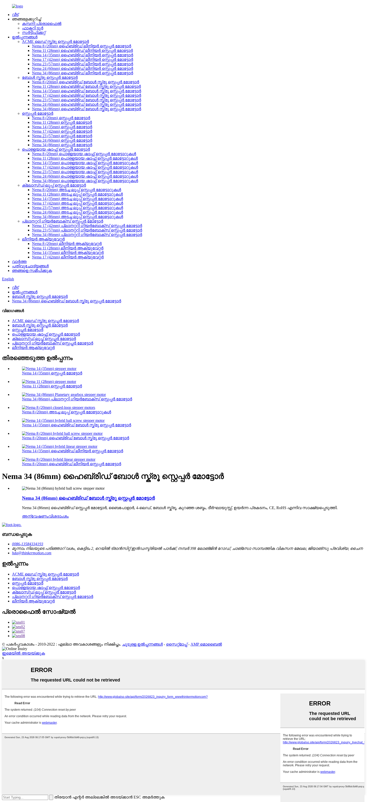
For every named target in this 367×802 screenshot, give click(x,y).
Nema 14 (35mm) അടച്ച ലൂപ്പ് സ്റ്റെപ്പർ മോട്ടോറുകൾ (77, 199)
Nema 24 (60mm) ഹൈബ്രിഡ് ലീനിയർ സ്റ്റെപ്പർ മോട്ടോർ (82, 68)
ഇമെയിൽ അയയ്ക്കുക (23, 653)
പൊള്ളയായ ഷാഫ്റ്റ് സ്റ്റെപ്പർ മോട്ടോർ (56, 149)
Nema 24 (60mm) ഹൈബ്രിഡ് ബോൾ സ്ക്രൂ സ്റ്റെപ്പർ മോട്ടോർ (86, 104)
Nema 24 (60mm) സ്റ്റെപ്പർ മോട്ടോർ (62, 140)
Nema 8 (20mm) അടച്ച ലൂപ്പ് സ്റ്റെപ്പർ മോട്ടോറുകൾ (76, 190)
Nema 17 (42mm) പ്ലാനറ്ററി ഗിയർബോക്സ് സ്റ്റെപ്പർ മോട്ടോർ (87, 226)
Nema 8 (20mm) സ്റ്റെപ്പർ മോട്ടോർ (61, 118)
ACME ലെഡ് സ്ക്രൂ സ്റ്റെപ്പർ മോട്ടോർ (55, 41)
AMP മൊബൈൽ (206, 644)
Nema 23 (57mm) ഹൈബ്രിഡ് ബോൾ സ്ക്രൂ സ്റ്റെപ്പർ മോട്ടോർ (86, 100)
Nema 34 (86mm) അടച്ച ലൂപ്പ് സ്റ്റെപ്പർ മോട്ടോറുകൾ (77, 217)
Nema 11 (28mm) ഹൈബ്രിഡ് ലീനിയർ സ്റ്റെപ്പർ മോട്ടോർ (82, 50)
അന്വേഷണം (35, 516)
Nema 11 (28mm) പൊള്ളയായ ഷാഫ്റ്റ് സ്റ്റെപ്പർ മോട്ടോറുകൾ (85, 158)
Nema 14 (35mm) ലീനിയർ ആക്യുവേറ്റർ (68, 252)
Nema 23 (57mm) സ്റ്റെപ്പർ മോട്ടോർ (62, 136)
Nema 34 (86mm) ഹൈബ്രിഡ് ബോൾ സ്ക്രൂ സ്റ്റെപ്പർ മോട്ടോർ (86, 109)
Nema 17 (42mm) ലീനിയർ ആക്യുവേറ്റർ (68, 257)
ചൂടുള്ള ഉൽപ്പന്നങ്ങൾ (142, 644)
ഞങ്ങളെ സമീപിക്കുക (32, 270)
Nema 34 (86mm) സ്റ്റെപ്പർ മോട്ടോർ (62, 145)
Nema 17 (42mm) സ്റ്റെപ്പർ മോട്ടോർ (62, 131)
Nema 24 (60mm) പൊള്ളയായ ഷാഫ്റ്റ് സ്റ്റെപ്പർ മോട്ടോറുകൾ (85, 176)
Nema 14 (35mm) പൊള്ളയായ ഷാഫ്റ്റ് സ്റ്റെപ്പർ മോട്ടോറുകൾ (85, 163)
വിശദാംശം (58, 516)
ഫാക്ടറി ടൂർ (32, 28)
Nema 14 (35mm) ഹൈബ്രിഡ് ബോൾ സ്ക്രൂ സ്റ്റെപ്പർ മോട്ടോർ (86, 91)
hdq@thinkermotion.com (31, 553)
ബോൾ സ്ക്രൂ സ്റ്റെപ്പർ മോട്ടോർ (50, 77)
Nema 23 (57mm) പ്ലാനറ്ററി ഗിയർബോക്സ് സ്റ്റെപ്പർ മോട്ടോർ (87, 230)
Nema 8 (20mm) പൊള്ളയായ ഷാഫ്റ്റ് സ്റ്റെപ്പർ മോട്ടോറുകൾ (84, 154)
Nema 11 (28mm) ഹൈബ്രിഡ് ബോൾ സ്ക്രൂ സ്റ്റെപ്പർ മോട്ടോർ (86, 86)
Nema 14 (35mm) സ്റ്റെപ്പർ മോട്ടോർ (62, 127)
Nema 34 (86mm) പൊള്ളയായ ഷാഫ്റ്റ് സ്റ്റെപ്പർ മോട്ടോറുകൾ (85, 181)
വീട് (15, 14)
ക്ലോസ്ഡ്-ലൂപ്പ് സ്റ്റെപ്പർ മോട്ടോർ (54, 185)
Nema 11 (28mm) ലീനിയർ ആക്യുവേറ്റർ (67, 248)
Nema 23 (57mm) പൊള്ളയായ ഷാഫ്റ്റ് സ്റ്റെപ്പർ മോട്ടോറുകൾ (85, 172)
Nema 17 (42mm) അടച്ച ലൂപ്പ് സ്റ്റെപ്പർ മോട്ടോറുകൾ (77, 203)
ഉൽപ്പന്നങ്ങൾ (24, 37)
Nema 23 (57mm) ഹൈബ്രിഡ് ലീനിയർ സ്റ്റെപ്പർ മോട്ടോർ (82, 64)
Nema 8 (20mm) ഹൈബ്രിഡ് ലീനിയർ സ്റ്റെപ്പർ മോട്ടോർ (81, 46)
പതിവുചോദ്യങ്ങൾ (30, 266)
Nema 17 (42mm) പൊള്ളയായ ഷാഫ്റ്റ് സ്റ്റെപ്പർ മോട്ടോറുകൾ (85, 167)
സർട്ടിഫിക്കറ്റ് (33, 32)
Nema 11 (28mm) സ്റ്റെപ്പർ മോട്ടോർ (62, 122)
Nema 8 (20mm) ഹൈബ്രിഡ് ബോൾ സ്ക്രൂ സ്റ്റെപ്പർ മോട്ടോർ (85, 82)
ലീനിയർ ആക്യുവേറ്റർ (43, 239)
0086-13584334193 (27, 544)
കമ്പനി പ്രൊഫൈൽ (41, 23)
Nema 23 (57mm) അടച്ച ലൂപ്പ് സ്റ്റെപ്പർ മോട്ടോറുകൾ (77, 208)
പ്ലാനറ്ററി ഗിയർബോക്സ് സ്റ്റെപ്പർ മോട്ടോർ (62, 221)
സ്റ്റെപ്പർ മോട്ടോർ (37, 113)
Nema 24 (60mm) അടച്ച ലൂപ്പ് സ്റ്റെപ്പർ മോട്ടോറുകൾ (77, 212)
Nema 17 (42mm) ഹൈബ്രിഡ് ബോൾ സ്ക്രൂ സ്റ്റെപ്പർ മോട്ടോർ (86, 95)
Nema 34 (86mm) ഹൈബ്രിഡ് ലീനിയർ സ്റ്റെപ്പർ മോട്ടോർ (82, 73)
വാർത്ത (19, 261)
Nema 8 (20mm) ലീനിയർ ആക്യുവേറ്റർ (67, 243)
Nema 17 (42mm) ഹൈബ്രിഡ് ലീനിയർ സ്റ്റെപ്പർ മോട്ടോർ (82, 59)
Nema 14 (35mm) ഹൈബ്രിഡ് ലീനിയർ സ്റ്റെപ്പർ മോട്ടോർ (82, 55)
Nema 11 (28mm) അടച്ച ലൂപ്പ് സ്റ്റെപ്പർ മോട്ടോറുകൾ (77, 194)
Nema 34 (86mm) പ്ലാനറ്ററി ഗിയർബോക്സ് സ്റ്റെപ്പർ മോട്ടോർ (87, 234)
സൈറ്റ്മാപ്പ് (176, 644)
